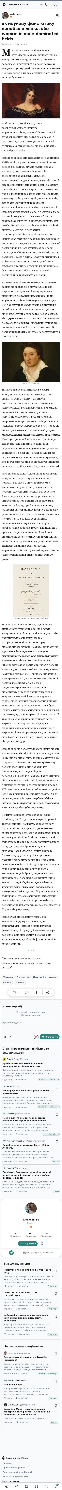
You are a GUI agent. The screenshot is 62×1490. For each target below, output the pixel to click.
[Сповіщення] (56, 1486)
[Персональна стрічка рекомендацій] (7, 1486)
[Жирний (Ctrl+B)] (4, 1037)
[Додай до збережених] (37, 992)
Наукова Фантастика (44, 977)
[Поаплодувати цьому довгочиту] (14, 992)
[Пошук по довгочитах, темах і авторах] (46, 1486)
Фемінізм (8, 977)
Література (23, 977)
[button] (55, 1486)
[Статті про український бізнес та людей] (17, 1486)
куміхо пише (31, 1219)
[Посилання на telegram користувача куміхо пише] (11, 1252)
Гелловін (19, 982)
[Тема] (47, 4)
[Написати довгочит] (27, 1486)
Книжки (7, 982)
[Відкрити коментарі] (26, 992)
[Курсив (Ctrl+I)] (10, 1037)
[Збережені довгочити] (36, 1486)
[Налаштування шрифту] (57, 15)
